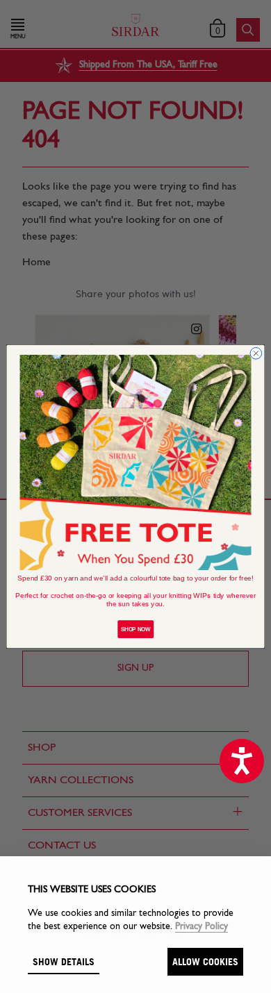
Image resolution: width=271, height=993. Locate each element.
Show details (64, 961)
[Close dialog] (256, 354)
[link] (136, 462)
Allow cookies (205, 961)
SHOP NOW (135, 629)
